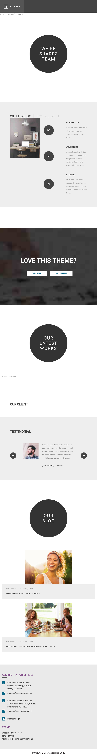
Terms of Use (8, 736)
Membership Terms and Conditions (17, 739)
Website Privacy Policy (12, 733)
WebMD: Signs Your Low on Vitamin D (23, 594)
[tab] (21, 116)
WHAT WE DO (20, 116)
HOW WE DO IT (47, 116)
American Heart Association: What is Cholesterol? (30, 646)
